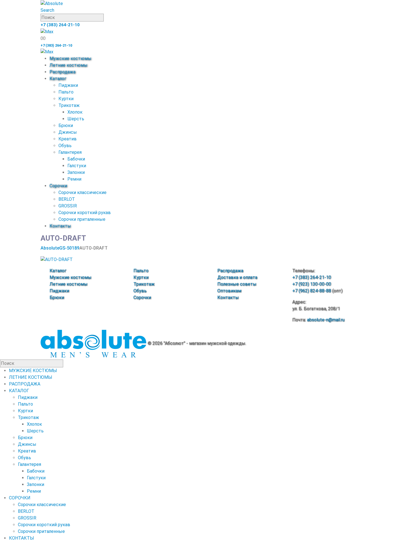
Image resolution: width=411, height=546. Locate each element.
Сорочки (58, 185)
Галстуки (76, 165)
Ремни (74, 179)
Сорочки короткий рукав (84, 212)
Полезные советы (236, 284)
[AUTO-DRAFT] (57, 259)
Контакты (60, 226)
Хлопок (74, 112)
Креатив (67, 139)
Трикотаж (69, 105)
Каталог (57, 78)
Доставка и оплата (237, 277)
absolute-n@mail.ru (325, 319)
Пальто (66, 92)
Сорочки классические (82, 192)
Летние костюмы (68, 65)
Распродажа (62, 72)
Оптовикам (229, 290)
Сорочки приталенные (81, 219)
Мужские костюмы (70, 58)
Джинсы (67, 132)
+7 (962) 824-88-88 (311, 290)
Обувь (65, 145)
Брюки (65, 125)
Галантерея (70, 152)
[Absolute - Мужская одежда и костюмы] (52, 3)
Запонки (76, 172)
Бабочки (76, 159)
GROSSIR (67, 206)
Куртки (66, 98)
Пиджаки (68, 85)
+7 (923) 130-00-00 (311, 284)
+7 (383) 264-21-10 (60, 24)
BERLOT (66, 199)
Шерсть (75, 118)
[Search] (107, 17)
